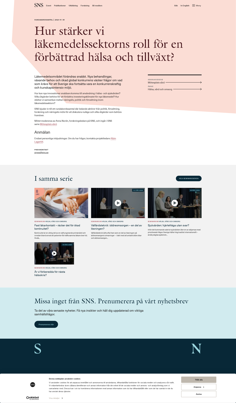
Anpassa (197, 387)
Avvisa (199, 394)
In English (185, 5)
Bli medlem (97, 5)
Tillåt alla (199, 380)
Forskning (85, 5)
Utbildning (73, 5)
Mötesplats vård (48, 124)
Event (48, 5)
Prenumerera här (46, 324)
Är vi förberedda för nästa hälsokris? (49, 273)
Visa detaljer (54, 398)
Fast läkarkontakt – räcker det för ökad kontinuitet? (57, 226)
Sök (176, 5)
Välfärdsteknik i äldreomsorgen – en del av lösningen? (116, 226)
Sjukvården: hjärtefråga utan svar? (168, 225)
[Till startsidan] (38, 5)
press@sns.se (41, 152)
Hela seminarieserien (188, 178)
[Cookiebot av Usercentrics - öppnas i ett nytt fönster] (32, 398)
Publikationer (60, 5)
